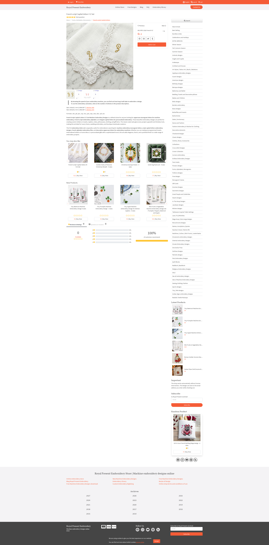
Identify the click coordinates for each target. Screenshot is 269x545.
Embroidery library (159, 7)
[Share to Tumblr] (152, 39)
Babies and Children (178, 98)
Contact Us (196, 7)
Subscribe (187, 405)
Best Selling (176, 30)
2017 (134, 509)
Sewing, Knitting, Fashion (180, 283)
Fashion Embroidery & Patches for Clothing (185, 126)
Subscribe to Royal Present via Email (181, 526)
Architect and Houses (179, 66)
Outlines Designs (177, 251)
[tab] (76, 225)
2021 (88, 504)
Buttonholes (176, 116)
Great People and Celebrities (181, 194)
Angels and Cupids (178, 59)
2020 (134, 504)
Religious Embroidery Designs (181, 269)
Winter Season (176, 44)
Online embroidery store (75, 479)
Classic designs (177, 137)
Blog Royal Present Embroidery (77, 481)
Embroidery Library (119, 481)
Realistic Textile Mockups (180, 297)
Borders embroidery (178, 105)
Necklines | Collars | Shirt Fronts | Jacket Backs (186, 233)
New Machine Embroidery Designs (124, 479)
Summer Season (177, 52)
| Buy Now (77, 175)
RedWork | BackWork (178, 265)
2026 (134, 495)
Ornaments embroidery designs (182, 237)
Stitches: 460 (90, 107)
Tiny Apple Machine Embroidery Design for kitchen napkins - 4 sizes (130, 209)
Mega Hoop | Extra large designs (182, 219)
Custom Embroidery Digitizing (123, 484)
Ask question (80, 17)
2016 (181, 509)
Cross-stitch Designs (178, 148)
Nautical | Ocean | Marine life (181, 230)
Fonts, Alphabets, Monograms (81, 20)
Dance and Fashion (178, 123)
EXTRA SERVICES (177, 41)
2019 (181, 504)
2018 (88, 509)
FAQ (147, 7)
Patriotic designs (177, 255)
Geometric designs (178, 191)
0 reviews (78, 237)
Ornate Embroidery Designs (180, 244)
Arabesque (175, 62)
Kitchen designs (177, 208)
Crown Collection (177, 151)
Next (163, 26)
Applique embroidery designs (181, 73)
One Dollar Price (177, 248)
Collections (175, 144)
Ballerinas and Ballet (178, 91)
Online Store (119, 7)
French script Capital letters (101, 20)
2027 (88, 495)
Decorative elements (178, 130)
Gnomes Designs (177, 187)
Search (188, 21)
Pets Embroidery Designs (180, 258)
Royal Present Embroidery (78, 7)
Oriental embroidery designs (181, 240)
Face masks (175, 162)
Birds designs (176, 102)
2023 (134, 500)
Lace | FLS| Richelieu (178, 216)
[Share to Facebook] (144, 39)
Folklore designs (177, 173)
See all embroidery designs (180, 276)
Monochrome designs (179, 223)
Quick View (78, 154)
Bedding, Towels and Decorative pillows (184, 94)
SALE (173, 273)
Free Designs (132, 7)
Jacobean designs (177, 205)
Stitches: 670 (90, 110)
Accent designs (177, 77)
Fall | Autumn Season (179, 48)
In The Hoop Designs (178, 201)
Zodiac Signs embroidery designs (182, 294)
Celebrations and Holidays (180, 37)
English (187, 2)
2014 (134, 514)
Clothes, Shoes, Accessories (180, 141)
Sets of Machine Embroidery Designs (183, 280)
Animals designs (177, 55)
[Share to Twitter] (148, 39)
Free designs (176, 176)
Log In (71, 2)
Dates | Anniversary (178, 119)
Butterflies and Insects (179, 112)
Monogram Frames (178, 180)
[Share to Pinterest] (140, 39)
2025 (181, 495)
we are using (140, 542)
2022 (181, 500)
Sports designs (176, 287)
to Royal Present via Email (179, 397)
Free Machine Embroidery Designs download (82, 484)
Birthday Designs (177, 84)
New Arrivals (176, 27)
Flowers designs (177, 166)
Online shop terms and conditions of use (173, 484)
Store (68, 20)
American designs (177, 80)
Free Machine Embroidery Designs (171, 479)
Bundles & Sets (177, 34)
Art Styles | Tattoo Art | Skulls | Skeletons (185, 69)
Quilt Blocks (176, 262)
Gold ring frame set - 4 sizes (156, 165)
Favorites (80, 2)
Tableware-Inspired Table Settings (183, 212)
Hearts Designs (177, 198)
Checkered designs (178, 134)
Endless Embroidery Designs (181, 159)
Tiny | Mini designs (178, 290)
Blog (141, 7)
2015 (88, 514)
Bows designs (176, 109)
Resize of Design (164, 481)
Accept (157, 541)
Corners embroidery (178, 155)
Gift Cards (175, 183)
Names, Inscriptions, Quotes (181, 226)
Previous (141, 26)
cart (201, 2)
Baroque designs (177, 87)
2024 (88, 500)
